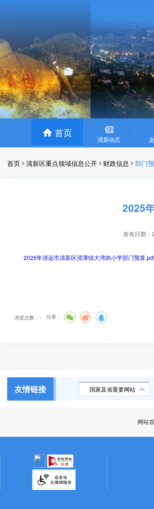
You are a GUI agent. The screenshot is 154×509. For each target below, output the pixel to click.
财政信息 (116, 163)
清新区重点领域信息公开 (61, 163)
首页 (13, 163)
